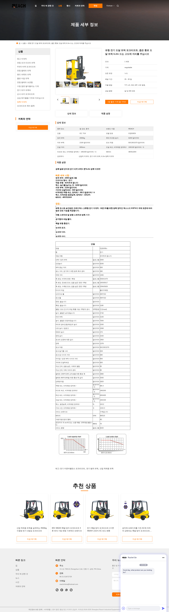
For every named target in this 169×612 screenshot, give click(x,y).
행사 (68, 6)
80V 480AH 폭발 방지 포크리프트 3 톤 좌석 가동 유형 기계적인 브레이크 (67, 529)
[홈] (19, 5)
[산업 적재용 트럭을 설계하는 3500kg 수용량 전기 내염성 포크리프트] (32, 510)
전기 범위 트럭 (92, 469)
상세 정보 (71, 113)
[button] (20, 516)
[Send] (163, 608)
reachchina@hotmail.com (69, 584)
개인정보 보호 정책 (35, 609)
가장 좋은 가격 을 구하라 (116, 102)
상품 (60, 6)
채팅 (95, 6)
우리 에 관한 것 (47, 6)
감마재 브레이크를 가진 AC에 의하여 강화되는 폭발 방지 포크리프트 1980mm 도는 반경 (136, 529)
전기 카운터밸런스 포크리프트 (72, 469)
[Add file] (123, 608)
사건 (17, 582)
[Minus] (163, 557)
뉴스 (17, 578)
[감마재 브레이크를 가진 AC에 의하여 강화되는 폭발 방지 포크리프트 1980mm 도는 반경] (137, 510)
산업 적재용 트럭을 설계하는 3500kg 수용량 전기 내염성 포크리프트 (32, 529)
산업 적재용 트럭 (106, 469)
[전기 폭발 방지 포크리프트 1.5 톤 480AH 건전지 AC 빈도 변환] (102, 510)
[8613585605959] (66, 590)
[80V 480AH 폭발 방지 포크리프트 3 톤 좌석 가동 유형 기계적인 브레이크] (67, 510)
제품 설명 (105, 113)
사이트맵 (47, 609)
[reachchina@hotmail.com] (71, 590)
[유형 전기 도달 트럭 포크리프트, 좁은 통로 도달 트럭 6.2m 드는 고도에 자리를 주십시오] (79, 71)
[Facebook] (61, 590)
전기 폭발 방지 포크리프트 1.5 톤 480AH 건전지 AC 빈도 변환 (100, 529)
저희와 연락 (79, 6)
